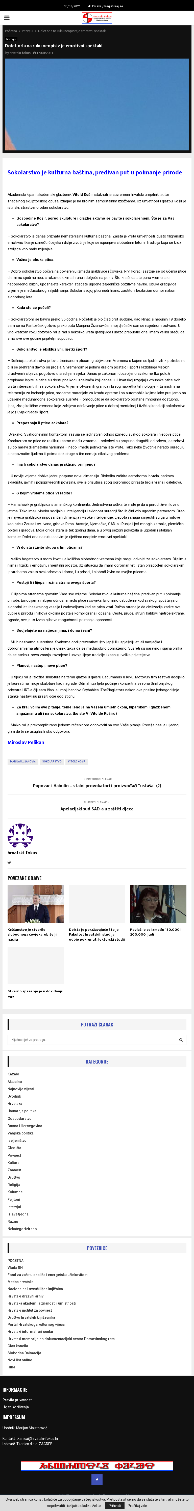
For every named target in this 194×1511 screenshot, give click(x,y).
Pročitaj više (137, 1505)
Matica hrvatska (21, 1282)
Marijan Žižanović (23, 761)
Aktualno (15, 1082)
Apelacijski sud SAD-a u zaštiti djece (97, 809)
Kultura (13, 1163)
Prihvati (115, 1506)
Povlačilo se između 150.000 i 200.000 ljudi (155, 932)
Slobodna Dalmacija (24, 1353)
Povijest (14, 1155)
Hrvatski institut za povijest (30, 1310)
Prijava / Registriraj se (107, 6)
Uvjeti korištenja (16, 1407)
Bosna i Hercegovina (25, 1126)
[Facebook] (97, 1479)
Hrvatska (15, 1104)
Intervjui (11, 39)
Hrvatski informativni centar (31, 1332)
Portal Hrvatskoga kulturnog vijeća (36, 1324)
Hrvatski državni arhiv (25, 1296)
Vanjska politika (21, 1133)
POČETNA (15, 1261)
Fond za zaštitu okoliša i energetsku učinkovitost (47, 1275)
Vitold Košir (76, 761)
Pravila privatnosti (18, 1400)
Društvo (14, 1177)
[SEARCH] (181, 1040)
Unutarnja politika (22, 1111)
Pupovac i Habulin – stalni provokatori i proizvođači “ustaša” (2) (97, 786)
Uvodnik (14, 1096)
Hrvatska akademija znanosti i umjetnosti (42, 1303)
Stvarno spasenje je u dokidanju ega (35, 993)
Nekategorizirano (22, 1229)
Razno (13, 1222)
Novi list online (20, 1360)
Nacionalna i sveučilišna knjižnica (35, 1289)
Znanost (14, 1170)
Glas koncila (18, 1346)
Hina (11, 1367)
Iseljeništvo (17, 1140)
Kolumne (15, 1192)
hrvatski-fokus (20, 53)
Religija (14, 1185)
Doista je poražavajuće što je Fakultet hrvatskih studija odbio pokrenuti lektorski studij (97, 934)
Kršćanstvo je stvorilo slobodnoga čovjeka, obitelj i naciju (32, 934)
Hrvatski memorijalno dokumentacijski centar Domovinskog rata (61, 1339)
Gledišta (14, 1148)
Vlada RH (15, 1268)
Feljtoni (14, 1200)
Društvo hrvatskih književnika (31, 1317)
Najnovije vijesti (21, 1089)
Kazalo (13, 1074)
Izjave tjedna (18, 1214)
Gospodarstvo (20, 1119)
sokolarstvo (52, 761)
